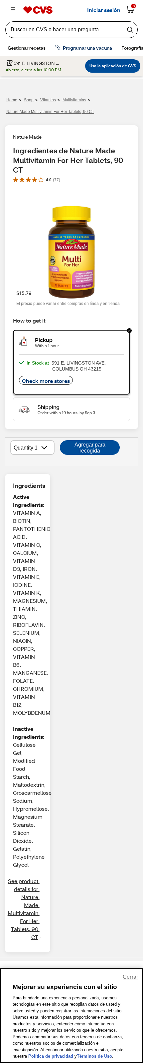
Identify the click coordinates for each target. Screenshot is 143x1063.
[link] (22, 909)
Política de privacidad (50, 1056)
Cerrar (130, 977)
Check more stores (46, 380)
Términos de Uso (94, 1056)
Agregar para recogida (89, 448)
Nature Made (27, 137)
